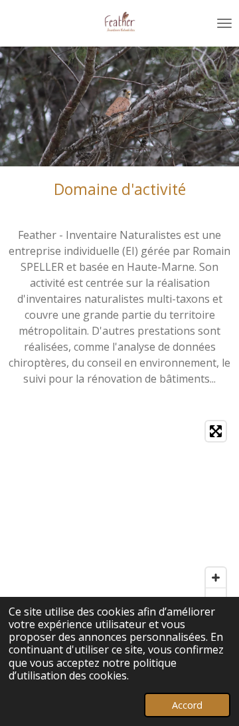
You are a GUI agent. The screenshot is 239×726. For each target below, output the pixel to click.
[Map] (119, 514)
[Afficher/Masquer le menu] (224, 23)
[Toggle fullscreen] (216, 431)
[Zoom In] (216, 578)
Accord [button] (187, 705)
